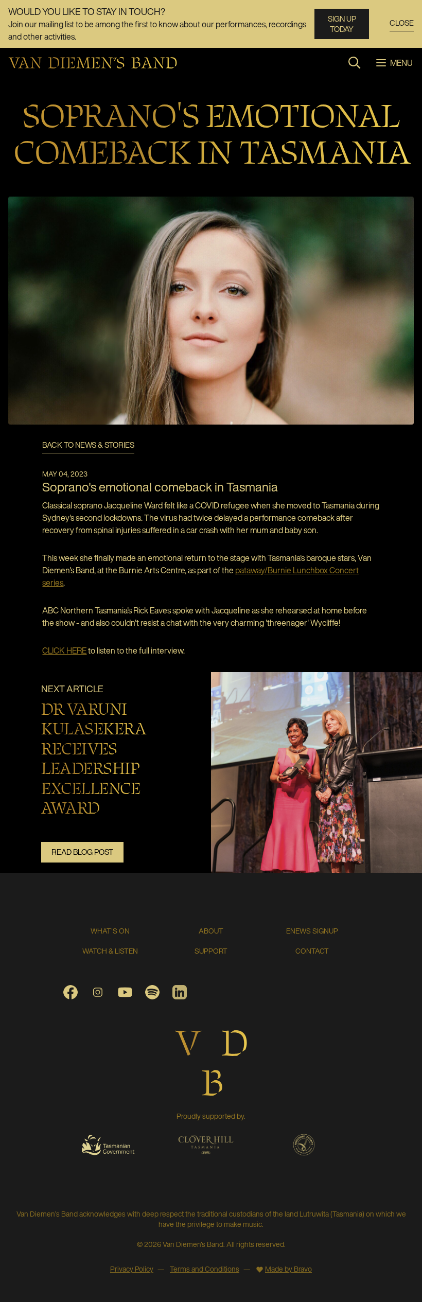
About (211, 930)
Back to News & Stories (88, 445)
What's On (110, 930)
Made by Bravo (288, 1268)
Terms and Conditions (204, 1268)
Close (402, 23)
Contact (312, 950)
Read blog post (82, 851)
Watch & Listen (110, 950)
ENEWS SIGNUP (312, 930)
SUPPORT (211, 950)
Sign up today (342, 23)
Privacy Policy (131, 1268)
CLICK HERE (64, 650)
